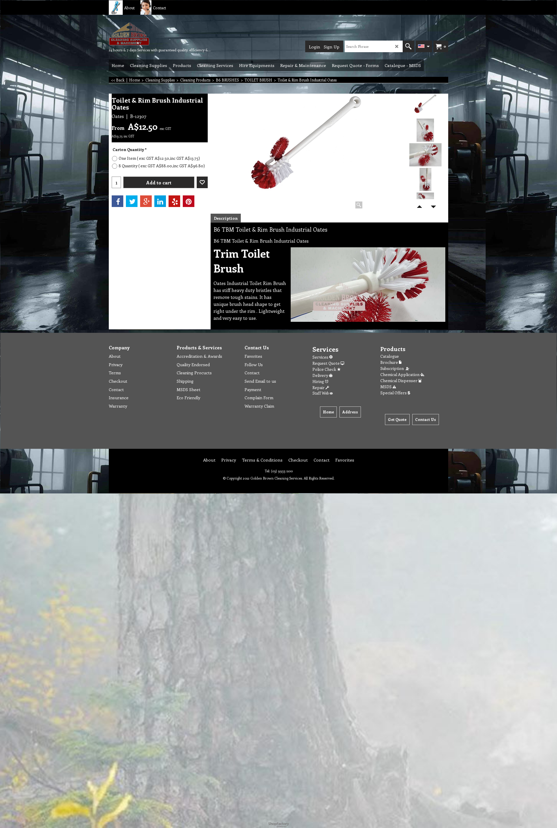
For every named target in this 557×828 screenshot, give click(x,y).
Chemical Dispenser (399, 380)
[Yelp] (174, 201)
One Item (159, 158)
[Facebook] (117, 201)
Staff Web (321, 393)
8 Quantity (162, 165)
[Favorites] (202, 182)
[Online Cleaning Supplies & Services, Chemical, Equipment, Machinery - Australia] (152, 33)
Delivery (320, 375)
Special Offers (394, 392)
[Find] (408, 46)
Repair (318, 387)
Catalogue (389, 356)
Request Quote (326, 363)
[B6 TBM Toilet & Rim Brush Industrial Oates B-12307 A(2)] (425, 154)
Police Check (324, 369)
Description (226, 218)
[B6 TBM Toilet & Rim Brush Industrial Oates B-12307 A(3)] (425, 179)
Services (320, 357)
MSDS (386, 386)
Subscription (393, 368)
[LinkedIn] (160, 201)
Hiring (318, 381)
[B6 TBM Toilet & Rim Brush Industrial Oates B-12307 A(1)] (425, 130)
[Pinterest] (188, 201)
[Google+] (146, 201)
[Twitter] (132, 201)
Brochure (389, 362)
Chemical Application (400, 374)
